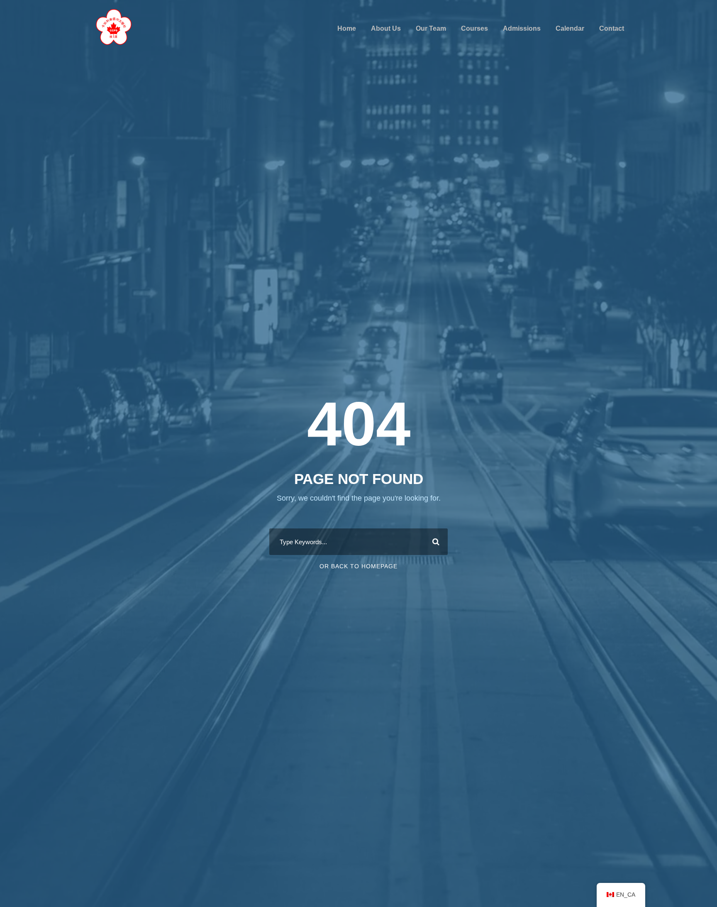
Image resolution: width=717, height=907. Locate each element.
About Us (386, 28)
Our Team (431, 28)
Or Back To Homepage (358, 566)
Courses (474, 28)
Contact (611, 28)
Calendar (570, 28)
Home (346, 28)
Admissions (522, 28)
